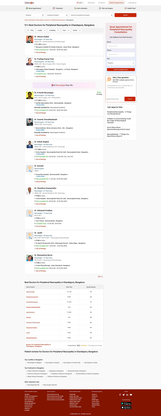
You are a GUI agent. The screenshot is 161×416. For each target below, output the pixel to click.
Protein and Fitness (30, 398)
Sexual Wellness (29, 401)
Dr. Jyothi (38, 233)
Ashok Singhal (30, 312)
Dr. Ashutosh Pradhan (43, 210)
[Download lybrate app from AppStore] (126, 408)
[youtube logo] (131, 395)
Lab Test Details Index (75, 406)
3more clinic (40, 130)
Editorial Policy (96, 405)
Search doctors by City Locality (55, 396)
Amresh (28, 317)
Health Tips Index (74, 396)
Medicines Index (74, 403)
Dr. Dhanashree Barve (43, 255)
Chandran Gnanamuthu (33, 322)
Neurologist (39, 20)
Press (93, 406)
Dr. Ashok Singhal (41, 142)
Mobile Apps (95, 399)
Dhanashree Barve (31, 338)
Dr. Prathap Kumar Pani (44, 59)
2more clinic (40, 105)
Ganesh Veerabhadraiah (33, 307)
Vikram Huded (30, 291)
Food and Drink (29, 405)
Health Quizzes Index (75, 399)
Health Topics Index (75, 401)
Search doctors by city (53, 394)
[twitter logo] (124, 395)
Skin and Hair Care (29, 399)
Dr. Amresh (39, 166)
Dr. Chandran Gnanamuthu (45, 188)
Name (109, 42)
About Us (94, 394)
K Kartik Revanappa (32, 302)
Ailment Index (73, 405)
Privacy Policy (95, 403)
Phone (109, 50)
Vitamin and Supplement (31, 396)
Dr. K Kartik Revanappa (43, 93)
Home (26, 20)
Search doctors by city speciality (55, 399)
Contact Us (95, 396)
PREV (28, 276)
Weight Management (30, 403)
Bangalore (32, 20)
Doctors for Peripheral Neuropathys (54, 20)
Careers (94, 398)
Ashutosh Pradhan (31, 327)
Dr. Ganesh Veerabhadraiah (45, 119)
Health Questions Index (76, 398)
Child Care (27, 408)
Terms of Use (95, 401)
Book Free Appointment (117, 2)
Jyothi (28, 332)
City (108, 59)
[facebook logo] (120, 395)
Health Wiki (72, 394)
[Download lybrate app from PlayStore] (126, 404)
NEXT (99, 276)
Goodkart (27, 394)
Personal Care (28, 406)
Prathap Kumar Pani (32, 297)
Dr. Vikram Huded (41, 37)
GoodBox (27, 410)
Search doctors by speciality (54, 398)
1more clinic (40, 71)
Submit (130, 99)
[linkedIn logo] (127, 395)
